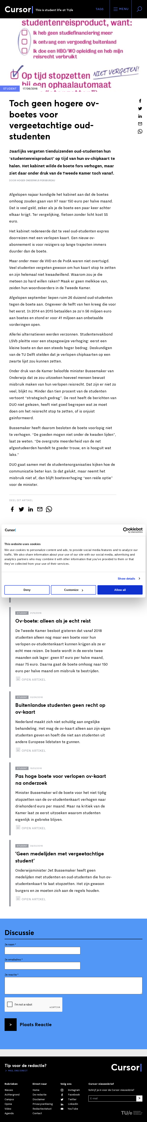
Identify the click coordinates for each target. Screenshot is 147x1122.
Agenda (9, 1113)
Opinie (8, 1104)
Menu (123, 9)
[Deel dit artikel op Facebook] (140, 101)
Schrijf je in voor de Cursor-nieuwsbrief (111, 1090)
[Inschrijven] (139, 1098)
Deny (27, 589)
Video (8, 1108)
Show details (126, 578)
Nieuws (9, 1090)
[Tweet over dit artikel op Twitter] (140, 108)
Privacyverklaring (43, 1104)
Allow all (120, 589)
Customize (71, 589)
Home (36, 1090)
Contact (37, 1113)
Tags (100, 9)
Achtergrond (12, 1094)
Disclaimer (39, 1099)
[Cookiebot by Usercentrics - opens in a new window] (126, 530)
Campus (9, 1099)
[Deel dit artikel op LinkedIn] (140, 116)
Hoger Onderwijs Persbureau (36, 180)
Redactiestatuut (42, 1108)
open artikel (33, 680)
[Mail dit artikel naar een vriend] (140, 124)
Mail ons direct (18, 1070)
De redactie (40, 1094)
